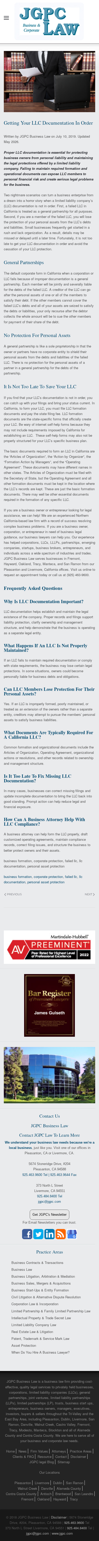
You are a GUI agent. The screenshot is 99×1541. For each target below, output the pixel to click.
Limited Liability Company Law (33, 1324)
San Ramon (74, 1482)
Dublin (57, 1482)
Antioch (46, 1493)
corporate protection (48, 876)
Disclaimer (78, 1456)
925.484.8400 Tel (49, 1196)
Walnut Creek (27, 1488)
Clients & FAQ (23, 1456)
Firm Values (39, 1451)
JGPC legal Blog (41, 1461)
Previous (14, 894)
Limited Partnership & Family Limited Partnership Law (50, 1311)
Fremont (27, 1499)
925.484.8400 (77, 1527)
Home (10, 1451)
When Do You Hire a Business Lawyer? (40, 1352)
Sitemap (64, 1461)
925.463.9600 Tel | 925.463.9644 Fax (49, 1175)
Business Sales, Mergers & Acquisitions (41, 1283)
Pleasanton (22, 1482)
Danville (47, 1488)
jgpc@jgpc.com (37, 1533)
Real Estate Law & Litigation (32, 1331)
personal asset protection (45, 881)
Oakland (43, 1499)
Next (88, 894)
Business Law (21, 1269)
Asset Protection (23, 1345)
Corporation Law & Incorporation (34, 1303)
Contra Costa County (21, 1493)
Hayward (59, 1499)
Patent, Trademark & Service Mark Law (40, 1338)
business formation (18, 876)
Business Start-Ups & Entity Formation (40, 1290)
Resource (45, 1456)
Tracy (74, 1499)
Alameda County (69, 1488)
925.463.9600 (74, 1522)
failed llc (71, 876)
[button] (6, 18)
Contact (61, 1456)
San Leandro (84, 1493)
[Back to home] (49, 18)
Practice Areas (81, 1451)
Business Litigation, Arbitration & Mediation (43, 1276)
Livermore (42, 1482)
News (23, 1451)
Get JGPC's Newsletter (49, 1214)
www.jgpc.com (62, 1533)
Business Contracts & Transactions (37, 1262)
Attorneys (59, 1451)
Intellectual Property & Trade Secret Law (41, 1317)
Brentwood (63, 1493)
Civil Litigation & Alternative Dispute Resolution (46, 1296)
